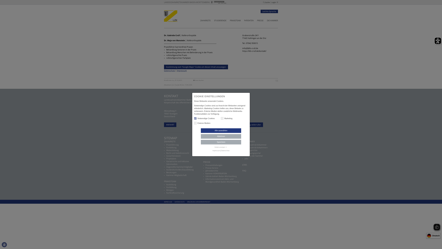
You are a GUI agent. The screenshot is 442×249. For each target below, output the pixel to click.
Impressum (216, 150)
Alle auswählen (221, 131)
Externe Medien (204, 123)
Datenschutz (225, 150)
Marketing (228, 118)
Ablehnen (221, 136)
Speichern (221, 142)
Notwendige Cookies (206, 118)
